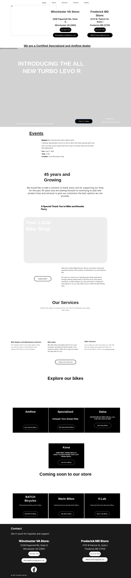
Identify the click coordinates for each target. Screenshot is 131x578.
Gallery (86, 2)
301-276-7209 (100, 30)
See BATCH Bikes (30, 514)
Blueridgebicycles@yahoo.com (65, 35)
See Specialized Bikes (66, 427)
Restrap (44, 140)
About (54, 2)
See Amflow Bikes (31, 427)
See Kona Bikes (66, 462)
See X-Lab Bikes (102, 514)
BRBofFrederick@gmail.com (100, 35)
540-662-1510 (65, 30)
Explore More (42, 279)
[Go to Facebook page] (34, 569)
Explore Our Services (65, 362)
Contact (76, 2)
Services (64, 2)
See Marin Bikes (66, 514)
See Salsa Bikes (102, 425)
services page (109, 349)
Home (44, 2)
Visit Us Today (84, 121)
